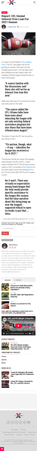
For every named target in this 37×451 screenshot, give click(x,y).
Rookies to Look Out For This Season (21, 305)
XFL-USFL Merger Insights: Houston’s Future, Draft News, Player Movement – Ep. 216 (21, 347)
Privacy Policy (32, 432)
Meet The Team (30, 435)
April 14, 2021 (29, 219)
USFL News (14, 430)
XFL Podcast (14, 343)
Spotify (4, 359)
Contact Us (19, 435)
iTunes (4, 356)
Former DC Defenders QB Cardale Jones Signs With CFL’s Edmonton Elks (22, 374)
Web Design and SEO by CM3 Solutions (14, 432)
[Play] (4, 333)
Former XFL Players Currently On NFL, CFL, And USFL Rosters (22, 382)
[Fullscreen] (33, 333)
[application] (18, 325)
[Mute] (30, 333)
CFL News (23, 430)
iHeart (4, 363)
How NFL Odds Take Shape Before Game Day (22, 296)
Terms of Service (9, 435)
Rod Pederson (28, 167)
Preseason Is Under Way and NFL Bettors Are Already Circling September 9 (22, 287)
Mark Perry (12, 27)
